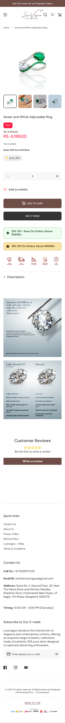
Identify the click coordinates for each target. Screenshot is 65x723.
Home (6, 27)
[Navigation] (5, 14)
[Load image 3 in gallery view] (40, 101)
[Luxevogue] (32, 15)
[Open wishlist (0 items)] (52, 14)
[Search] (45, 14)
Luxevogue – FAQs (13, 543)
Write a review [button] (32, 461)
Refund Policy (11, 538)
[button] (32, 277)
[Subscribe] (57, 654)
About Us (8, 529)
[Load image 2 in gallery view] (25, 101)
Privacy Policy (11, 534)
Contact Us (9, 524)
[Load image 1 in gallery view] (10, 101)
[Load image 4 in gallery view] (55, 101)
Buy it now (33, 216)
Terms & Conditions (14, 548)
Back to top (32, 702)
